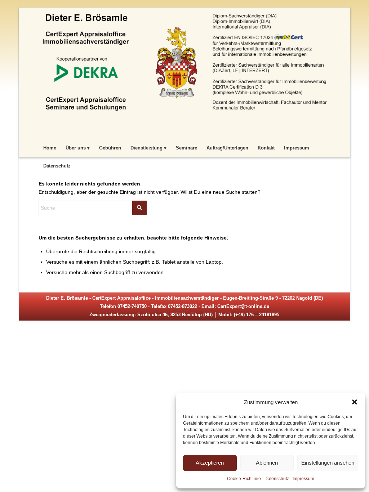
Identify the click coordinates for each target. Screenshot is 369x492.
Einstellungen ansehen (327, 463)
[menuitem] (50, 148)
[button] (354, 402)
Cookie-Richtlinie (244, 478)
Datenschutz (276, 478)
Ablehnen (267, 463)
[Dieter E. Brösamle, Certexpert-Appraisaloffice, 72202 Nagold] (184, 72)
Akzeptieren (210, 463)
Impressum (303, 478)
